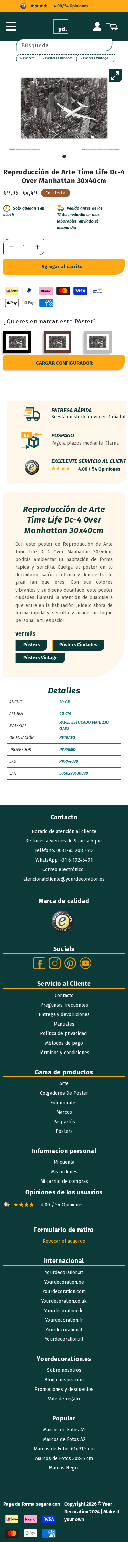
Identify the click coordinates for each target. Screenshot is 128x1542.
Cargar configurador (64, 363)
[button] (10, 26)
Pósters (31, 645)
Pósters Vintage (40, 658)
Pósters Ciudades (78, 645)
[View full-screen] (115, 75)
